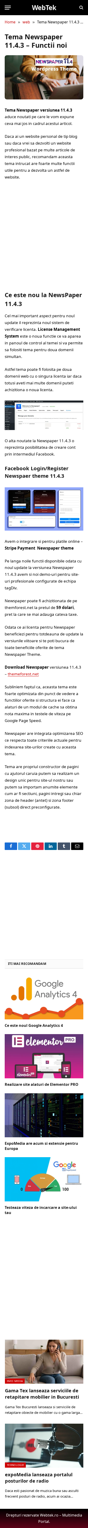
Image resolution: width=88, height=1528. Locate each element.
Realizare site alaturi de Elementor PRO (41, 1084)
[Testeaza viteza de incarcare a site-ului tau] (44, 1179)
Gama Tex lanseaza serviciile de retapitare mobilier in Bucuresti (42, 1393)
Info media (15, 1381)
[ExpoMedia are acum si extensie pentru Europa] (44, 1115)
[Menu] (8, 7)
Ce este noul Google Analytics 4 (34, 1025)
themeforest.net (23, 674)
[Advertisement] (44, 235)
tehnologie (15, 1465)
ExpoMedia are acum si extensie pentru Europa (41, 1146)
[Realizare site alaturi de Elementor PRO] (44, 1056)
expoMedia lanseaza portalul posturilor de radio (39, 1477)
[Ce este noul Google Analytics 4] (44, 997)
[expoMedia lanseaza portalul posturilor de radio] (44, 1446)
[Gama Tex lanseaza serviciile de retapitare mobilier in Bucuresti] (44, 1362)
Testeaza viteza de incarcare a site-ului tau (41, 1210)
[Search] (80, 7)
